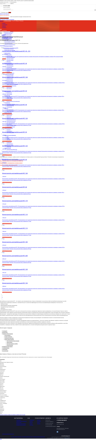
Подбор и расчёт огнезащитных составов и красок (11, 162)
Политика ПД (47, 420)
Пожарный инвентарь (9, 338)
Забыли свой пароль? (4, 13)
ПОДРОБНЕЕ (9, 72)
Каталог (31, 421)
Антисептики (5, 332)
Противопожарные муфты (12, 343)
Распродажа (4, 349)
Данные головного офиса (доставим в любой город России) (12, 414)
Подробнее (2, 45)
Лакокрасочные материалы (21, 421)
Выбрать (4, 58)
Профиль (38, 420)
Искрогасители (10, 345)
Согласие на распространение (50, 426)
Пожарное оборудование (7, 333)
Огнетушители (7, 335)
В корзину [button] (4, 72)
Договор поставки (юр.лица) (27, 436)
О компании (32, 420)
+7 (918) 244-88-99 (7, 20)
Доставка (39, 421)
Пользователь (13, 2)
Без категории (5, 350)
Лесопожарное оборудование (13, 340)
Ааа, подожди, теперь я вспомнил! (7, 19)
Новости (31, 422)
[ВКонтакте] (57, 432)
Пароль (12, 3)
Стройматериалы (5, 348)
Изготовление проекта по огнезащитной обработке (11, 160)
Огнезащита (4, 331)
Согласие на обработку (49, 421)
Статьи (31, 423)
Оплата (38, 422)
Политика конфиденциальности (39, 436)
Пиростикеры (9, 342)
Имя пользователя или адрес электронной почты (20, 16)
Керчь (1, 20)
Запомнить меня (4, 12)
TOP (1, 439)
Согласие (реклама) (48, 424)
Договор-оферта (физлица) (16, 436)
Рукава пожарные (8, 336)
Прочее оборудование (9, 339)
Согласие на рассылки (49, 423)
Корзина (38, 423)
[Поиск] (1, 33)
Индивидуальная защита (7, 346)
